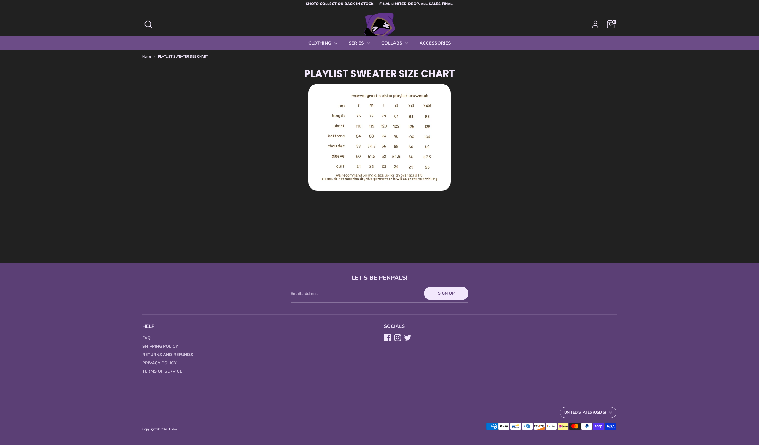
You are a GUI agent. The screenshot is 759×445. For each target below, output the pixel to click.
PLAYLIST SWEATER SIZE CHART (183, 57)
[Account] (595, 24)
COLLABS (392, 43)
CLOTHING (320, 43)
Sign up (446, 293)
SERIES (357, 43)
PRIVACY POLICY (159, 363)
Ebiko (173, 429)
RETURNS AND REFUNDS (167, 354)
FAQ (146, 338)
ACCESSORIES (435, 43)
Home (146, 57)
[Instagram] (397, 337)
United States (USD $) (585, 412)
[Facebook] (387, 337)
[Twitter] (407, 337)
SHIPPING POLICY (160, 346)
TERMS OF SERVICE (162, 371)
